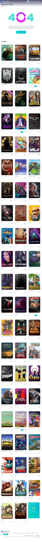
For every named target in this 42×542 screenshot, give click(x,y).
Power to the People (4, 451)
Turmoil (2, 428)
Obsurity (2, 130)
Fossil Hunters (31, 336)
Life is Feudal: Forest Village (6, 359)
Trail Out (30, 313)
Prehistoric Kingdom (32, 176)
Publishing (6, 534)
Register (38, 1)
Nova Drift (16, 313)
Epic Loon (3, 382)
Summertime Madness (18, 428)
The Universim (3, 61)
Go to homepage (21, 32)
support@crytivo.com (30, 535)
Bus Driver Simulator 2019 (33, 61)
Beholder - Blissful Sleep (5, 107)
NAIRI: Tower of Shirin (18, 451)
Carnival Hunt (17, 336)
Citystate (30, 451)
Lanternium (17, 176)
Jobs (37, 533)
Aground (2, 519)
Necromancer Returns (5, 244)
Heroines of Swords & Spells (33, 359)
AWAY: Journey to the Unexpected (7, 336)
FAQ (10, 533)
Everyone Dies (31, 130)
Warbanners (17, 61)
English (39, 535)
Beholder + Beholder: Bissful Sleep (7, 153)
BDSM (16, 359)
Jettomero (17, 405)
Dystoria (30, 244)
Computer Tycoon (18, 130)
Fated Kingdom (4, 84)
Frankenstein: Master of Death (34, 267)
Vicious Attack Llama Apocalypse (34, 153)
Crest (30, 382)
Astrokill (30, 405)
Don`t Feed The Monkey (33, 107)
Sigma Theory (3, 267)
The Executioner (4, 313)
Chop (16, 519)
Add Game (28, 533)
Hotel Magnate (31, 84)
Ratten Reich (17, 267)
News (7, 533)
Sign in (31, 1)
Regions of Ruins (4, 405)
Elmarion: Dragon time (5, 176)
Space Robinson (31, 428)
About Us (33, 533)
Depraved (16, 244)
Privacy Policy (15, 533)
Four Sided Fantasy (18, 382)
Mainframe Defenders (18, 107)
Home (4, 533)
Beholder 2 (17, 290)
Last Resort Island (32, 290)
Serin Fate (17, 153)
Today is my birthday (18, 84)
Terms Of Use (22, 533)
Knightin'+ (3, 290)
